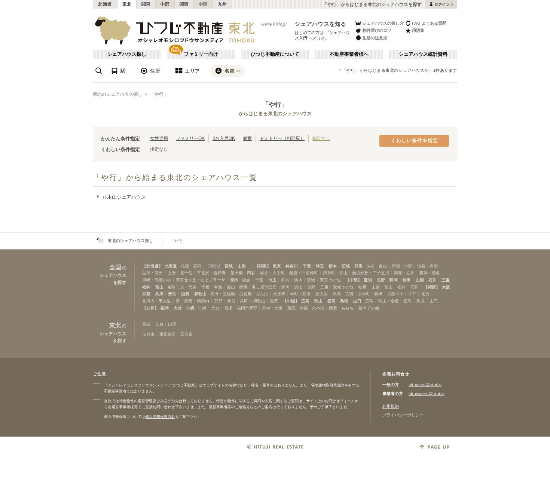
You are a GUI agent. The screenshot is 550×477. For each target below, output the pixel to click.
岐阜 (407, 280)
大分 (178, 308)
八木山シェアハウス (124, 197)
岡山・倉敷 (388, 301)
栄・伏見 (188, 287)
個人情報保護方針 (160, 417)
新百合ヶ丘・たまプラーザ (200, 280)
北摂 (425, 293)
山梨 (420, 280)
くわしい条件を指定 (414, 140)
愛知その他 (343, 287)
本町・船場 (300, 293)
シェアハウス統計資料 (423, 54)
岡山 (318, 301)
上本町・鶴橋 (370, 293)
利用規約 (390, 406)
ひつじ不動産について (275, 54)
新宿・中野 (402, 266)
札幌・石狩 (191, 266)
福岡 (165, 308)
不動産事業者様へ (349, 54)
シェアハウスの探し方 (383, 23)
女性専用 (159, 138)
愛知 (368, 280)
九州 (222, 4)
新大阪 (321, 293)
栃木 (333, 266)
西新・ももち (341, 308)
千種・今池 (211, 287)
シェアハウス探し (126, 54)
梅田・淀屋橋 (222, 293)
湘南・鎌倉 (240, 280)
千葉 (307, 266)
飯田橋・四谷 (242, 272)
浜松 (298, 287)
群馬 (358, 266)
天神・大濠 (272, 308)
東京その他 (330, 280)
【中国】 (291, 301)
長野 (381, 280)
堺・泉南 (184, 301)
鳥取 (344, 301)
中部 (165, 4)
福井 (146, 287)
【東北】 (214, 266)
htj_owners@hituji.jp (426, 393)
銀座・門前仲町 (303, 272)
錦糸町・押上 (335, 272)
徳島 (331, 301)
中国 (203, 4)
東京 (277, 266)
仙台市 (148, 334)
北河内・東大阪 (156, 301)
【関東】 (262, 266)
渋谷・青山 (376, 266)
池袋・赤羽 (427, 266)
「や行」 (159, 94)
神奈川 (291, 266)
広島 (305, 301)
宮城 (228, 266)
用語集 (418, 30)
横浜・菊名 (429, 272)
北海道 (105, 4)
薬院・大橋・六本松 (305, 308)
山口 (357, 301)
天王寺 (279, 293)
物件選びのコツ (377, 30)
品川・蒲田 (152, 272)
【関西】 (432, 287)
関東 (146, 4)
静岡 (393, 280)
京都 (146, 293)
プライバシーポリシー (403, 415)
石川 (432, 280)
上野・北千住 (180, 272)
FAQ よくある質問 (429, 23)
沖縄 (190, 308)
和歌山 (200, 293)
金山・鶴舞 (237, 287)
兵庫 (159, 293)
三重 (445, 280)
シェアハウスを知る (320, 24)
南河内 (203, 301)
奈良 (172, 293)
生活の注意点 (375, 38)
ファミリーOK (190, 138)
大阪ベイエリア (401, 293)
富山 (159, 287)
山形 (242, 266)
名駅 (171, 287)
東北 (127, 4)
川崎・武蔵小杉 (156, 280)
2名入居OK (224, 138)
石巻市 (186, 334)
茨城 (346, 266)
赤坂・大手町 (272, 272)
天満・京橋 (343, 293)
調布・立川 (404, 272)
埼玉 (320, 266)
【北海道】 (152, 266)
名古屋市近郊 (264, 287)
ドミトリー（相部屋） (282, 138)
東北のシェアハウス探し (117, 94)
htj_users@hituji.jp (425, 384)
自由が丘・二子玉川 (370, 272)
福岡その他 (368, 308)
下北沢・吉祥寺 (211, 272)
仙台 (159, 324)
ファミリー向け (201, 54)
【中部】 (353, 280)
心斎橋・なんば (253, 293)
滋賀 (185, 293)
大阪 (446, 287)
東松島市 (167, 334)
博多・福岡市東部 (240, 308)
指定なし (321, 138)
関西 (184, 4)
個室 (247, 138)
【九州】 (150, 308)
